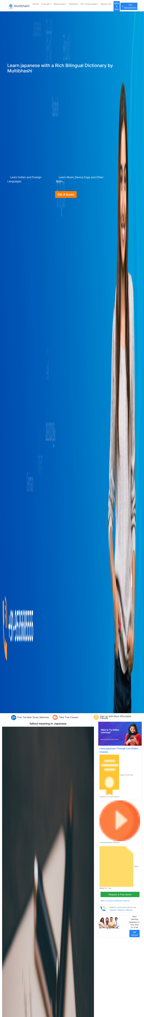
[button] (46, 4)
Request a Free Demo (120, 894)
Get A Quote (66, 194)
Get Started (134, 933)
